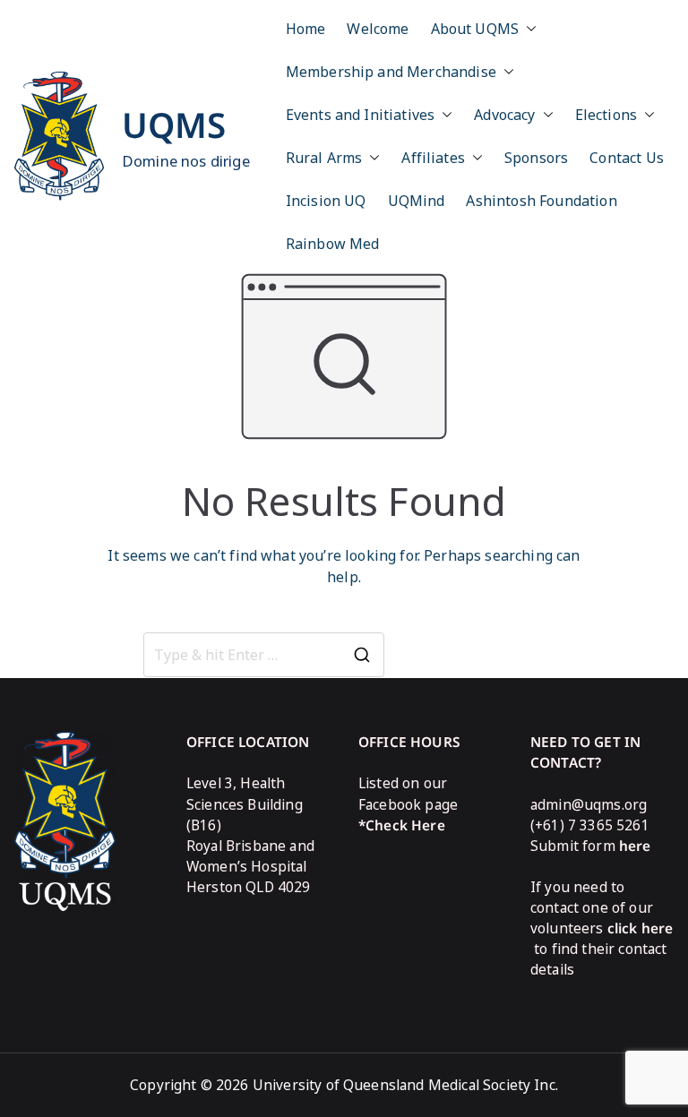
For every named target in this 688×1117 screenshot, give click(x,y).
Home (306, 29)
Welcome (377, 29)
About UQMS (475, 29)
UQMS (174, 124)
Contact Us (626, 158)
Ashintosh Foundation (541, 201)
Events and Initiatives (360, 115)
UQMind (416, 201)
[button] (528, 28)
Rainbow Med (333, 243)
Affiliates (433, 158)
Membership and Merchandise (391, 72)
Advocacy (504, 115)
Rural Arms (324, 158)
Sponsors (536, 158)
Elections (606, 115)
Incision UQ (326, 201)
